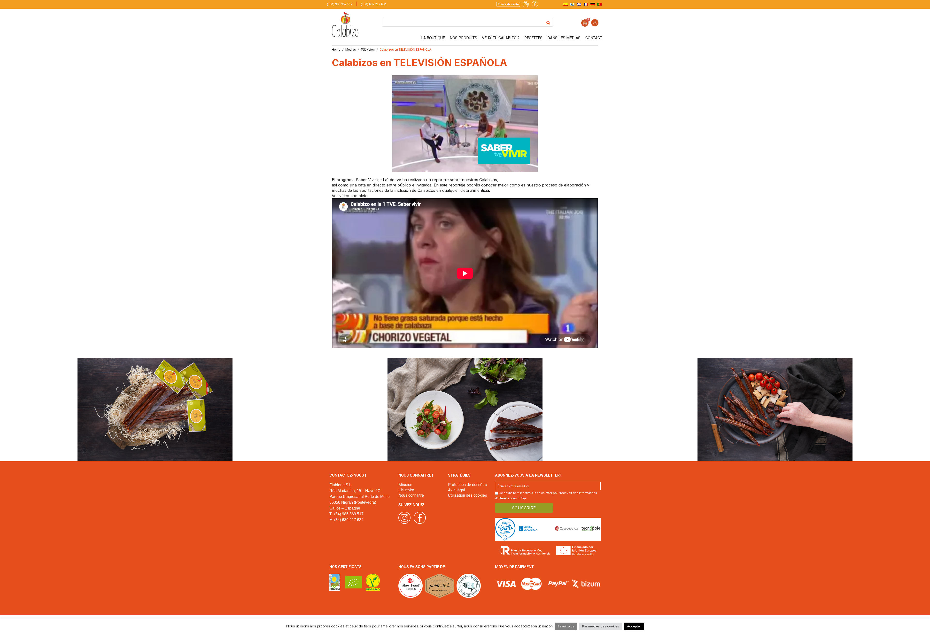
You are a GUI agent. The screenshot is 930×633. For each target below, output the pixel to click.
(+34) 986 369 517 (339, 4)
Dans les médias (564, 38)
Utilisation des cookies (467, 495)
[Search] (548, 22)
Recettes (533, 38)
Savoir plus (566, 626)
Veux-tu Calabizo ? (500, 38)
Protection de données (467, 484)
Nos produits (463, 38)
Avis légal (456, 490)
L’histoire (406, 490)
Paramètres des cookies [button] (600, 626)
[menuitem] (565, 4)
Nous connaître (411, 495)
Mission (405, 484)
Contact (593, 38)
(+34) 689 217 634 (373, 4)
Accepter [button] (634, 626)
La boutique (433, 38)
